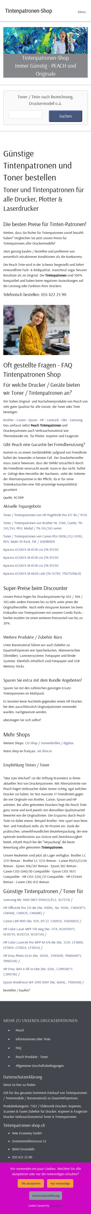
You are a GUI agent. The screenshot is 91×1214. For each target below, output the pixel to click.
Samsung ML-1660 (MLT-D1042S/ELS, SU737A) (36, 899)
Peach (20, 1030)
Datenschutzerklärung (45, 1196)
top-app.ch (56, 1205)
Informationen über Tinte (33, 1039)
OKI (64, 420)
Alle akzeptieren (30, 1183)
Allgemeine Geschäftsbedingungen (40, 1065)
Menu (82, 12)
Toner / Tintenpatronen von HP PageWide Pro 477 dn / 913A (45, 515)
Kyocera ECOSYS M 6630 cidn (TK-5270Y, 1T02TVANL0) (42, 573)
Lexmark (53, 420)
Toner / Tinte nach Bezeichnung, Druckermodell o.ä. (46, 100)
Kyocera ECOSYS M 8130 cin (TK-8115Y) (31, 549)
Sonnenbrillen (50, 743)
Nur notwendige (60, 1183)
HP (42, 420)
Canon (21, 420)
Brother (8, 420)
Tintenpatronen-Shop (28, 10)
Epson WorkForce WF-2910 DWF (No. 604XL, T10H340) (42, 982)
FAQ (18, 1048)
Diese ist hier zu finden (19, 1084)
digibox (68, 743)
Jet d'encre (44, 751)
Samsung (76, 420)
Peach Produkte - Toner (32, 1056)
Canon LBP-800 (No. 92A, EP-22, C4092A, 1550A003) (41, 921)
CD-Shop (31, 743)
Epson (32, 420)
